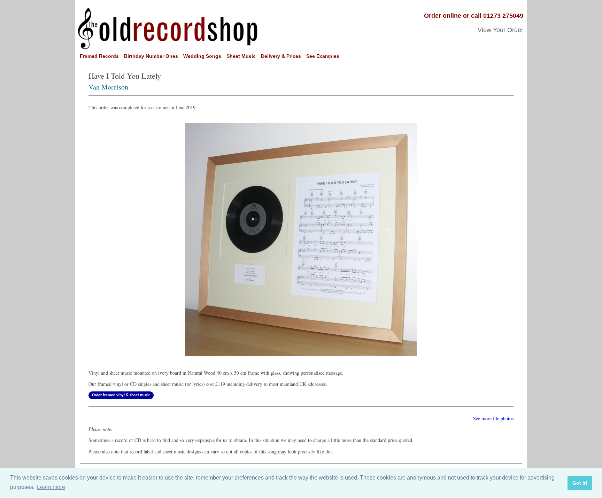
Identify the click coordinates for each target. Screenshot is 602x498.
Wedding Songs (202, 56)
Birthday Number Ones (151, 56)
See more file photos (493, 418)
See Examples (322, 56)
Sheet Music (241, 56)
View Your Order (500, 29)
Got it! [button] (579, 483)
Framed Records (99, 56)
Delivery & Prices (281, 56)
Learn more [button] (51, 487)
